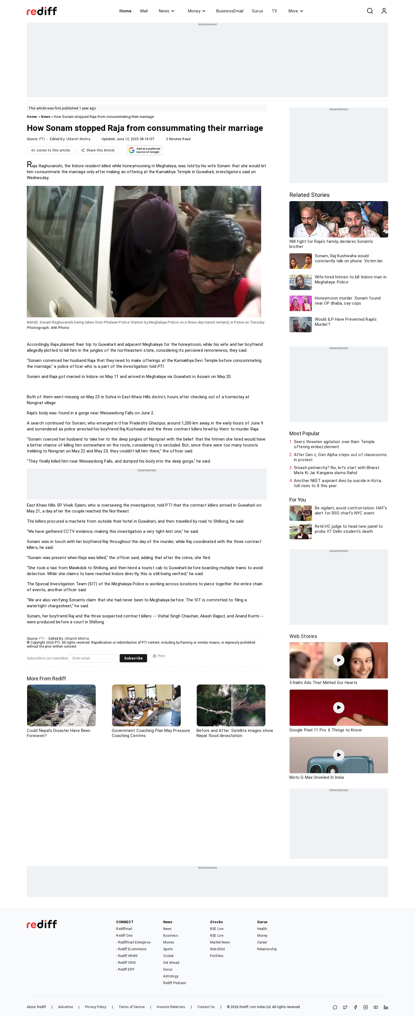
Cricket (168, 956)
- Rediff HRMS (126, 956)
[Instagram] (365, 1007)
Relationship (267, 949)
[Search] (370, 11)
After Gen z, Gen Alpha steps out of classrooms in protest (340, 457)
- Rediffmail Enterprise (133, 942)
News (164, 11)
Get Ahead (171, 963)
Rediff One (124, 936)
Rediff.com (247, 1007)
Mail (144, 11)
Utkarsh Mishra (78, 139)
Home (125, 11)
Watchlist (217, 949)
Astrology (170, 976)
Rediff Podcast (174, 983)
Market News (220, 942)
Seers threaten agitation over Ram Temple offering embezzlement (334, 444)
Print (161, 656)
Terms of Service (132, 1007)
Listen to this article (53, 150)
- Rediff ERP (125, 969)
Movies (168, 942)
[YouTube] (376, 1007)
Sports (168, 949)
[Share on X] (345, 1007)
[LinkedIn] (386, 1007)
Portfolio (216, 956)
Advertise (65, 1007)
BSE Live (216, 929)
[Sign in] (384, 11)
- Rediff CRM (125, 963)
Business (170, 936)
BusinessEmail (229, 11)
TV (274, 11)
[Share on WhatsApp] (335, 1007)
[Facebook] (355, 1007)
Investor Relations (171, 1007)
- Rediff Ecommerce (131, 949)
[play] (338, 660)
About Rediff (36, 1007)
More (293, 11)
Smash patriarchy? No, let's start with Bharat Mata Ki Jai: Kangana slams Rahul (336, 470)
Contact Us (206, 1007)
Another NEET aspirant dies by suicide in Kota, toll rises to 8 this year (338, 483)
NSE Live (216, 936)
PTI (42, 139)
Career (262, 942)
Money (194, 11)
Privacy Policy (95, 1007)
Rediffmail (124, 929)
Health (262, 929)
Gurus (257, 11)
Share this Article (100, 150)
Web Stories (303, 636)
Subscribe (133, 658)
